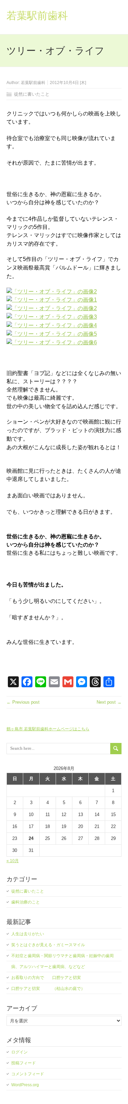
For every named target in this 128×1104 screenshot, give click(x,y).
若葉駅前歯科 (37, 15)
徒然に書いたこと (31, 94)
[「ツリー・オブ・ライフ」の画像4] (51, 325)
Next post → (109, 702)
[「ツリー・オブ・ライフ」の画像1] (51, 300)
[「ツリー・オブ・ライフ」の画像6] (51, 342)
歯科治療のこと (25, 902)
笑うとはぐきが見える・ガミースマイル (48, 944)
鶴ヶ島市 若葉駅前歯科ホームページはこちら (47, 729)
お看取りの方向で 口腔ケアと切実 (46, 977)
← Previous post (23, 702)
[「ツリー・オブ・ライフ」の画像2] (51, 291)
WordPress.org (25, 1084)
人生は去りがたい (27, 934)
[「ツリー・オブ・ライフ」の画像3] (51, 317)
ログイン (19, 1052)
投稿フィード (23, 1063)
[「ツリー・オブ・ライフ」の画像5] (51, 334)
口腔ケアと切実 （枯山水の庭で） (48, 988)
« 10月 (12, 860)
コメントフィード (27, 1074)
